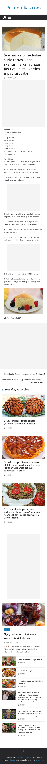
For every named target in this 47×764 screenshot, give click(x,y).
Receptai (7, 629)
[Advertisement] (23, 103)
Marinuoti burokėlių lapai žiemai (30, 660)
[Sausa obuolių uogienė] (9, 672)
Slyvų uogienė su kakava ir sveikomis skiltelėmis (20, 636)
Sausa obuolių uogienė (26, 671)
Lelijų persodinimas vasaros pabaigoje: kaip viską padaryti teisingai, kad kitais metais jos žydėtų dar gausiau (29, 728)
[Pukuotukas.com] (4, 17)
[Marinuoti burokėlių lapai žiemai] (9, 661)
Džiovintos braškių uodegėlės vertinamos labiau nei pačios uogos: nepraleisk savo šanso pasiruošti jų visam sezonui (22, 513)
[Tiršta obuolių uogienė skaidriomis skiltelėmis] (9, 684)
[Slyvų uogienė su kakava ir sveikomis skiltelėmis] (23, 614)
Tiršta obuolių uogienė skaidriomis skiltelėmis (30, 682)
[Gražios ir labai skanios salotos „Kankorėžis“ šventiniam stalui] (23, 396)
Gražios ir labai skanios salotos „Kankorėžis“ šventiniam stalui (19, 422)
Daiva (17, 78)
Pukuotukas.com (23, 8)
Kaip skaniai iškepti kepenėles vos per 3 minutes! (24, 374)
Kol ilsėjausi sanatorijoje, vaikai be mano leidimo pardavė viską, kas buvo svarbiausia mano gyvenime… (30, 713)
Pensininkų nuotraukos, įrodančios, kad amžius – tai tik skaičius (22, 381)
